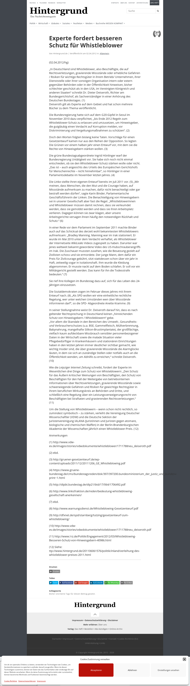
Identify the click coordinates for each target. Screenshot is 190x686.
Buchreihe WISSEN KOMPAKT (109, 23)
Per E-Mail (128, 582)
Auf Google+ (83, 582)
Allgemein (104, 53)
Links (102, 643)
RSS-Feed (33, 3)
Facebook (51, 3)
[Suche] (157, 10)
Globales (55, 23)
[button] (184, 659)
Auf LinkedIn (98, 582)
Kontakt (132, 3)
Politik (32, 23)
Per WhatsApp (113, 582)
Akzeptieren (96, 670)
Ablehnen (132, 670)
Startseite (115, 3)
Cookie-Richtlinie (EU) (128, 638)
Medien (89, 23)
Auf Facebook (67, 582)
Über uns (123, 3)
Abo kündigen (101, 629)
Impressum (41, 681)
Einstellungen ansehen (168, 670)
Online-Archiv (116, 629)
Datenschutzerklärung (27, 681)
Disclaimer (113, 620)
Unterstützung (142, 3)
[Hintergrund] (59, 11)
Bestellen (88, 629)
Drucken (55, 571)
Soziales (66, 23)
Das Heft (154, 3)
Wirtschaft (43, 23)
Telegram (43, 3)
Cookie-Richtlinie (10, 681)
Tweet (54, 582)
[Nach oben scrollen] (95, 615)
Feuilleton (77, 23)
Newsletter (61, 3)
